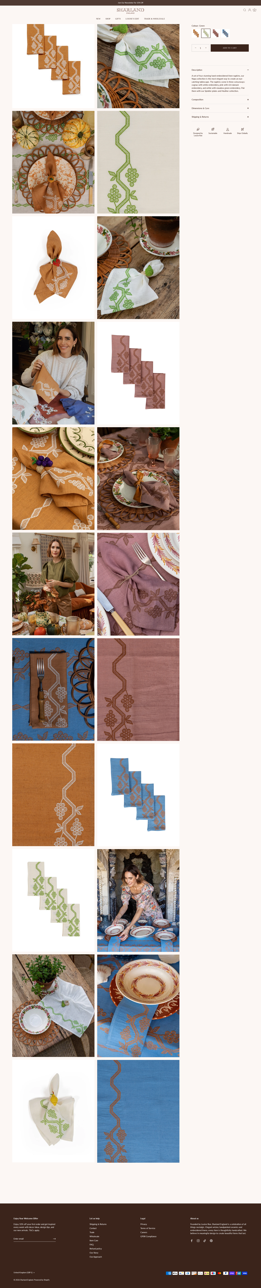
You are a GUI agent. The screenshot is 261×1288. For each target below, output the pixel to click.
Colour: (198, 25)
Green (205, 33)
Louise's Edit (132, 19)
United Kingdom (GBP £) (23, 1273)
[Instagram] (198, 1240)
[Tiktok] (204, 1240)
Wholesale (94, 1236)
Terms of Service (147, 1228)
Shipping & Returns (200, 117)
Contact (93, 1228)
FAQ (92, 1244)
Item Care (94, 1240)
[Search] (245, 10)
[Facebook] (191, 1240)
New (98, 19)
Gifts (118, 19)
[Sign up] (54, 1238)
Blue (225, 33)
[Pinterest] (211, 1240)
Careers (143, 1232)
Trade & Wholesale (154, 19)
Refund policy (96, 1248)
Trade (92, 1232)
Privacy (143, 1224)
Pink (215, 33)
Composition (197, 99)
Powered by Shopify (42, 1280)
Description (197, 70)
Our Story (94, 1252)
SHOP (107, 19)
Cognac (196, 33)
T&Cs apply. (34, 1230)
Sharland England (26, 1280)
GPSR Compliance (148, 1236)
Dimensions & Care (200, 108)
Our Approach (96, 1257)
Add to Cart (230, 48)
